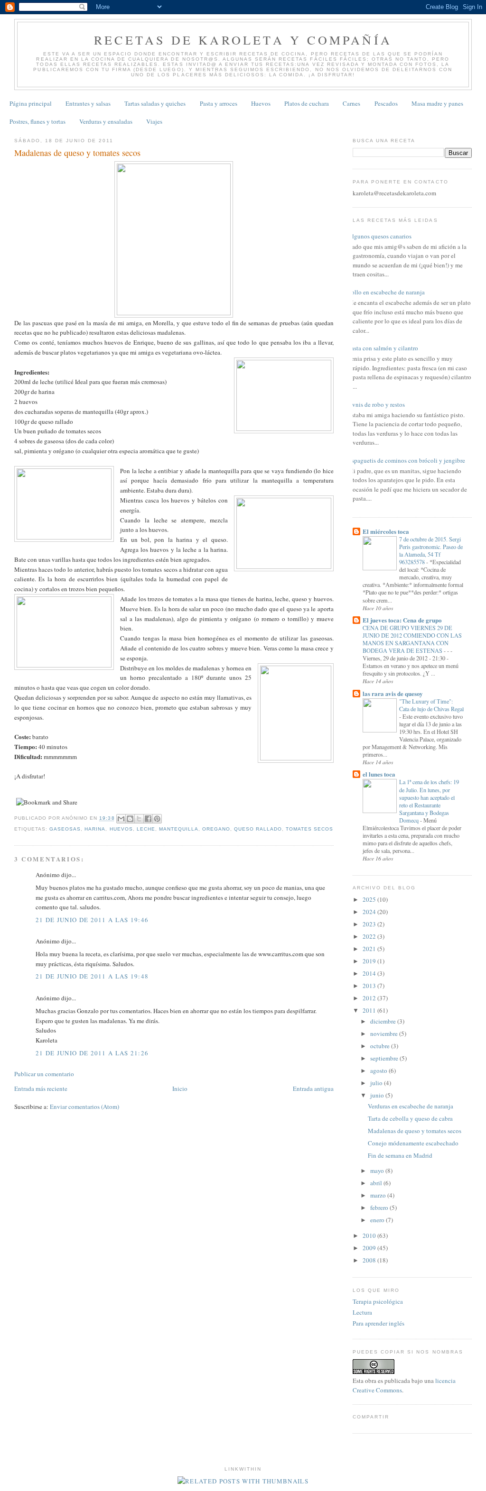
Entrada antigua (313, 1088)
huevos (121, 829)
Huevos (261, 103)
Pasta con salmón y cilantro (383, 348)
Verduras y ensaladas (105, 121)
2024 (370, 911)
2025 (370, 899)
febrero (380, 1207)
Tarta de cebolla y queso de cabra (410, 1118)
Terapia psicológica (378, 1301)
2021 (370, 948)
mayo (377, 1170)
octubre (380, 1046)
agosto (379, 1070)
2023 (370, 924)
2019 (370, 961)
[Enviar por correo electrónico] (121, 818)
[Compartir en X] (139, 818)
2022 (370, 936)
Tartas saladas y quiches (155, 103)
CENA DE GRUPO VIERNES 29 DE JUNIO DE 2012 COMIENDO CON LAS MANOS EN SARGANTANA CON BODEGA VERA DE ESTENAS (412, 639)
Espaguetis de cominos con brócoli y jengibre (406, 460)
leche (146, 829)
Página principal (30, 103)
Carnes (351, 103)
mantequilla (178, 829)
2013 (370, 985)
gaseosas (65, 829)
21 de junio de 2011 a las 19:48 (92, 976)
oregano (216, 829)
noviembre (384, 1033)
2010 (370, 1235)
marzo (378, 1195)
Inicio (179, 1088)
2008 (370, 1260)
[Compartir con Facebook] (148, 818)
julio (377, 1083)
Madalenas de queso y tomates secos (414, 1130)
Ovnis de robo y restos (376, 404)
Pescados (386, 103)
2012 (370, 998)
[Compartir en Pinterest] (157, 818)
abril (376, 1183)
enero (378, 1220)
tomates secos (309, 829)
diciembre (383, 1021)
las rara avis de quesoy (393, 693)
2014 (370, 973)
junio (377, 1095)
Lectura (362, 1312)
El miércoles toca (386, 531)
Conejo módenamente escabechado (413, 1143)
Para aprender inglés (378, 1323)
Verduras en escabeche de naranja (410, 1106)
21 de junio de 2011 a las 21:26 (92, 1053)
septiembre (385, 1058)
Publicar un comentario (44, 1074)
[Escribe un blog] (130, 818)
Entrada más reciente (40, 1088)
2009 (370, 1248)
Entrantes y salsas (88, 103)
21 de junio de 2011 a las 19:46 (92, 919)
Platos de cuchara (306, 103)
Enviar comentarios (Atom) (84, 1106)
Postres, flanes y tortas (37, 121)
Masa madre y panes (437, 103)
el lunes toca (379, 773)
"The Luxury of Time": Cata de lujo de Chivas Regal (431, 705)
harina (94, 829)
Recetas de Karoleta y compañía (243, 40)
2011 (370, 1010)
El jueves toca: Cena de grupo (402, 619)
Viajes (154, 121)
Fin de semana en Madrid (400, 1155)
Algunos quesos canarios (379, 236)
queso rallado (258, 829)
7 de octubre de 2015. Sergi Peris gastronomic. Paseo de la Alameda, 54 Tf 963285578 (431, 550)
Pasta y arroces (218, 103)
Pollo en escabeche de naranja (386, 292)
